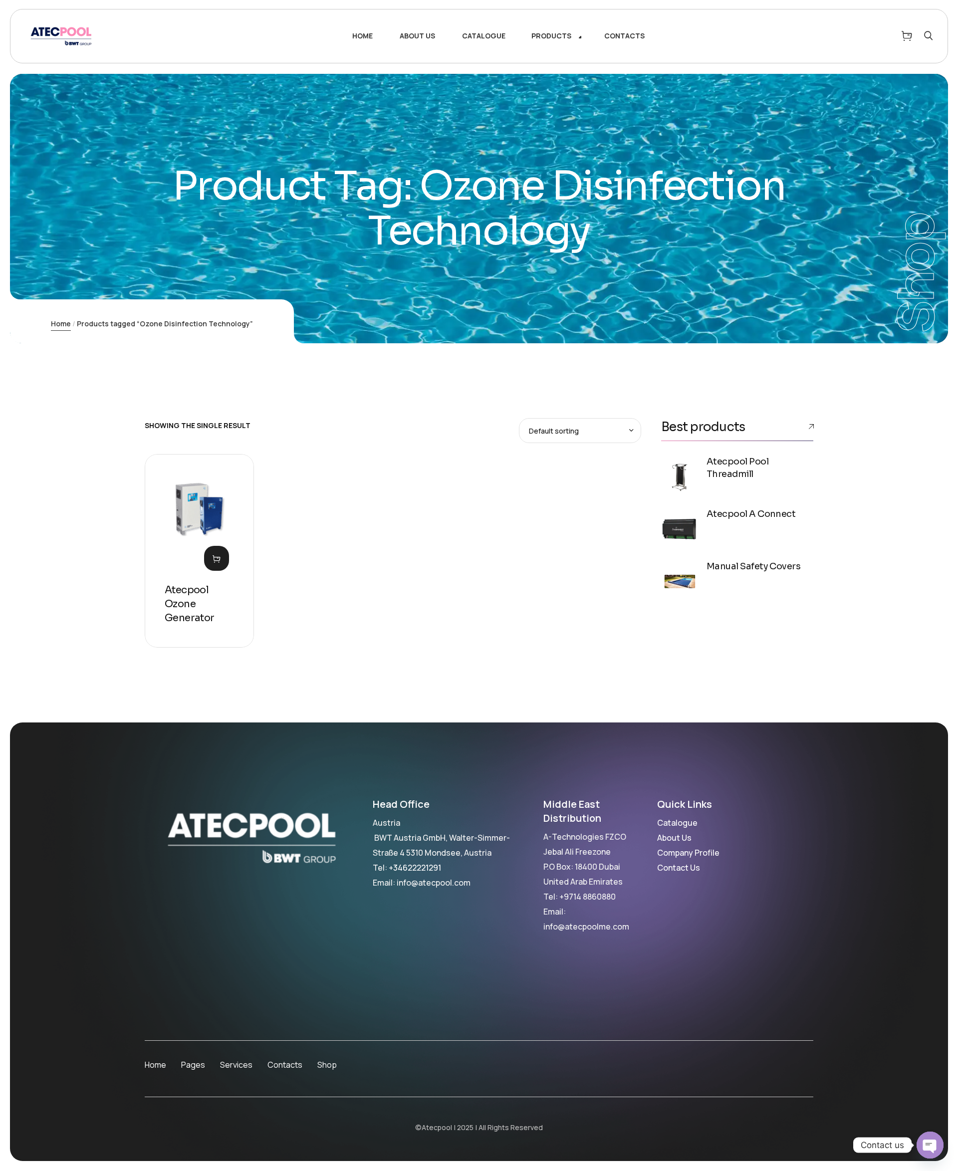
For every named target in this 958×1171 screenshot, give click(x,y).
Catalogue (677, 822)
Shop (327, 1064)
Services (236, 1064)
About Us (674, 837)
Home (61, 323)
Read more (216, 558)
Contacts (284, 1064)
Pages (193, 1064)
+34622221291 (415, 867)
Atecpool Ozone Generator (190, 604)
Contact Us (678, 867)
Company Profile (688, 852)
